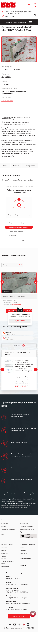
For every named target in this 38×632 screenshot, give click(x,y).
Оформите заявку (7, 140)
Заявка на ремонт (19, 616)
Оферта (3, 556)
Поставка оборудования (26, 526)
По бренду (23, 550)
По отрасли (23, 553)
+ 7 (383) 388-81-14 (14, 603)
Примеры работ (25, 558)
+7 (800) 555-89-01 (9, 16)
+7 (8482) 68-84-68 (14, 609)
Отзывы (3, 526)
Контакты (23, 565)
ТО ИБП (3, 559)
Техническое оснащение (8, 529)
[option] (19, 289)
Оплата (3, 550)
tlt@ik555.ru (25, 609)
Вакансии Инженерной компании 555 (29, 536)
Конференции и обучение (27, 529)
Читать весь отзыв (21, 386)
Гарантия (4, 548)
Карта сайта (23, 532)
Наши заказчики (24, 523)
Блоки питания (16, 304)
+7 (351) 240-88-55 (14, 598)
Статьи (3, 534)
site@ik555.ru (25, 584)
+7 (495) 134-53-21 (14, 584)
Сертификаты (5, 566)
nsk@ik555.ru (26, 603)
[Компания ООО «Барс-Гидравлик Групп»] (9, 366)
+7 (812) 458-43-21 (14, 590)
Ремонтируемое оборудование (16, 22)
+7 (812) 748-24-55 (12, 592)
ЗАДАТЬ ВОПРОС (20, 321)
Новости (3, 532)
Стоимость (4, 553)
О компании (4, 523)
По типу (22, 548)
